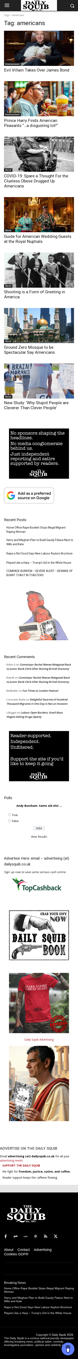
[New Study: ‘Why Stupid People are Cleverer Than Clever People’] (39, 381)
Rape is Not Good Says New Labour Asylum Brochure (39, 553)
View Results (39, 837)
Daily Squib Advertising (39, 1039)
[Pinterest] (36, 1237)
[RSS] (46, 1237)
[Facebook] (6, 1237)
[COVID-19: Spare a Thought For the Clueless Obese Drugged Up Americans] (39, 154)
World (8, 170)
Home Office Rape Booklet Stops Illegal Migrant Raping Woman (36, 529)
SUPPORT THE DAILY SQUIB (21, 1165)
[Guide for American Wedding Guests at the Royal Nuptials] (39, 214)
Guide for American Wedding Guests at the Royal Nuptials (37, 239)
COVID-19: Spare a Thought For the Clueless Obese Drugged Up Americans (36, 181)
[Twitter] (56, 1237)
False (15, 821)
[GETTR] (26, 1237)
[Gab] (16, 1237)
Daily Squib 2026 (62, 1334)
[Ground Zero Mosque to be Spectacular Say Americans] (39, 325)
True (15, 815)
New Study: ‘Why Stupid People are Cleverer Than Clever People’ (36, 405)
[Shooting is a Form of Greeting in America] (39, 270)
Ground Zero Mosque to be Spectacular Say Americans (29, 350)
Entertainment (12, 64)
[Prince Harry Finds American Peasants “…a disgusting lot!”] (39, 98)
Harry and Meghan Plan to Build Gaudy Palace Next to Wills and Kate (39, 542)
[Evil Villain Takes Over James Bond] (39, 48)
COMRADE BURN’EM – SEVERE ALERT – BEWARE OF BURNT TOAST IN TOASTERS (39, 573)
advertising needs (11, 1160)
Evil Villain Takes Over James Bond (36, 70)
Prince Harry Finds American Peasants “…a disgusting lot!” (31, 123)
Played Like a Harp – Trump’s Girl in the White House (38, 562)
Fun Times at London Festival (40, 690)
